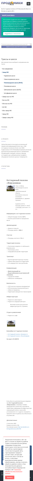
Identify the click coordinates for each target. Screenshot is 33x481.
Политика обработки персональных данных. (13, 471)
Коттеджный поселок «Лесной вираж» (18, 336)
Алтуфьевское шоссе (10, 93)
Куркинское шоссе (9, 76)
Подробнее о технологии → (13, 33)
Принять (10, 477)
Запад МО (5, 114)
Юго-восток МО (7, 103)
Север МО (5, 72)
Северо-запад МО (7, 117)
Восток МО (5, 100)
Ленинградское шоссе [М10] (13, 83)
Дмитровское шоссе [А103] (12, 90)
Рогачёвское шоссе (10, 86)
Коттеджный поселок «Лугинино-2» (18, 334)
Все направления (7, 69)
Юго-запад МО (7, 110)
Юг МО (4, 107)
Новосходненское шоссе (11, 79)
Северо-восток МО (8, 96)
